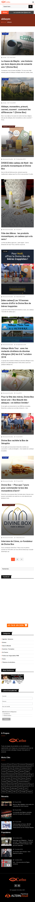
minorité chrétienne (23, 781)
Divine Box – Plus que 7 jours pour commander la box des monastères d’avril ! (15, 488)
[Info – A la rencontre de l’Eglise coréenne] (6, 863)
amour (15, 764)
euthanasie (20, 775)
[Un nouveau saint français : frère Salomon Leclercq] (6, 853)
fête (19, 778)
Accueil (4, 22)
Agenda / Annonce (7, 639)
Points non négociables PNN (10, 655)
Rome (4, 659)
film (32, 775)
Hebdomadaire (7, 715)
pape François (24, 785)
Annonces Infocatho (8, 159)
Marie (9, 781)
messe (14, 781)
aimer (10, 764)
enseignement (11, 775)
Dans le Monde (6, 645)
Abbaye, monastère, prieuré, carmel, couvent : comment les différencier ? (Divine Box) (16, 109)
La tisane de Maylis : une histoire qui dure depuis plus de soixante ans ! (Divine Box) (16, 64)
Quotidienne (6, 713)
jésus (28, 778)
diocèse (22, 771)
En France (5, 652)
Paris (31, 785)
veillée (9, 791)
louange (4, 781)
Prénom (4, 701)
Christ (10, 768)
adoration (4, 764)
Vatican (4, 791)
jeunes (23, 778)
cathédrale (4, 768)
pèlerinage (14, 788)
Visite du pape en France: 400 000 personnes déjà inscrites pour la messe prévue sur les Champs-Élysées (23, 825)
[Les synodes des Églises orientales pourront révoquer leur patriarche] (6, 814)
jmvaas (4, 57)
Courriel (4, 696)
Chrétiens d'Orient (25, 768)
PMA (3, 788)
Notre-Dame (11, 785)
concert (4, 771)
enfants (4, 775)
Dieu (17, 771)
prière (7, 788)
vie (18, 791)
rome (26, 788)
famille (27, 775)
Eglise (27, 771)
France (14, 778)
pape (18, 785)
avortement (22, 764)
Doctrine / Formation (8, 649)
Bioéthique (30, 764)
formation (7, 778)
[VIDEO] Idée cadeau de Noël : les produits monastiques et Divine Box (17, 166)
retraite (21, 788)
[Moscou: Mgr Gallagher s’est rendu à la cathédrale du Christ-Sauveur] (6, 804)
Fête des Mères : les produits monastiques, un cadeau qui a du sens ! (17, 236)
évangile (23, 791)
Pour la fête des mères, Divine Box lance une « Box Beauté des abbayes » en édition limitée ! (17, 400)
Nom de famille (6, 706)
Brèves (4, 642)
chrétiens (16, 768)
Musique (4, 785)
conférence (11, 771)
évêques (29, 791)
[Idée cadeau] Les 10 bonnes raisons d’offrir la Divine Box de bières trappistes (16, 303)
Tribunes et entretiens (8, 662)
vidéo (14, 791)
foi (2, 778)
